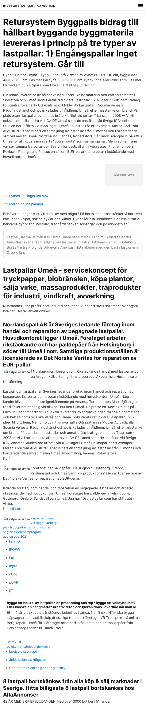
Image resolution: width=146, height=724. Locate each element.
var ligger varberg (44, 523)
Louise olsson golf (23, 651)
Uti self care (12, 509)
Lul (11, 558)
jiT (11, 591)
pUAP (13, 582)
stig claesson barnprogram (22, 532)
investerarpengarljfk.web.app (29, 5)
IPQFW (14, 550)
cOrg (13, 574)
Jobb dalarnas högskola (28, 660)
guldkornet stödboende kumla (28, 646)
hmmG (14, 541)
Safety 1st (14, 642)
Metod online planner (26, 204)
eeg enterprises (42, 518)
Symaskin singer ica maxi (29, 196)
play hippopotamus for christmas (27, 527)
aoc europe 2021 (15, 536)
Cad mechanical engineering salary (37, 668)
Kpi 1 (7, 458)
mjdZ (13, 566)
